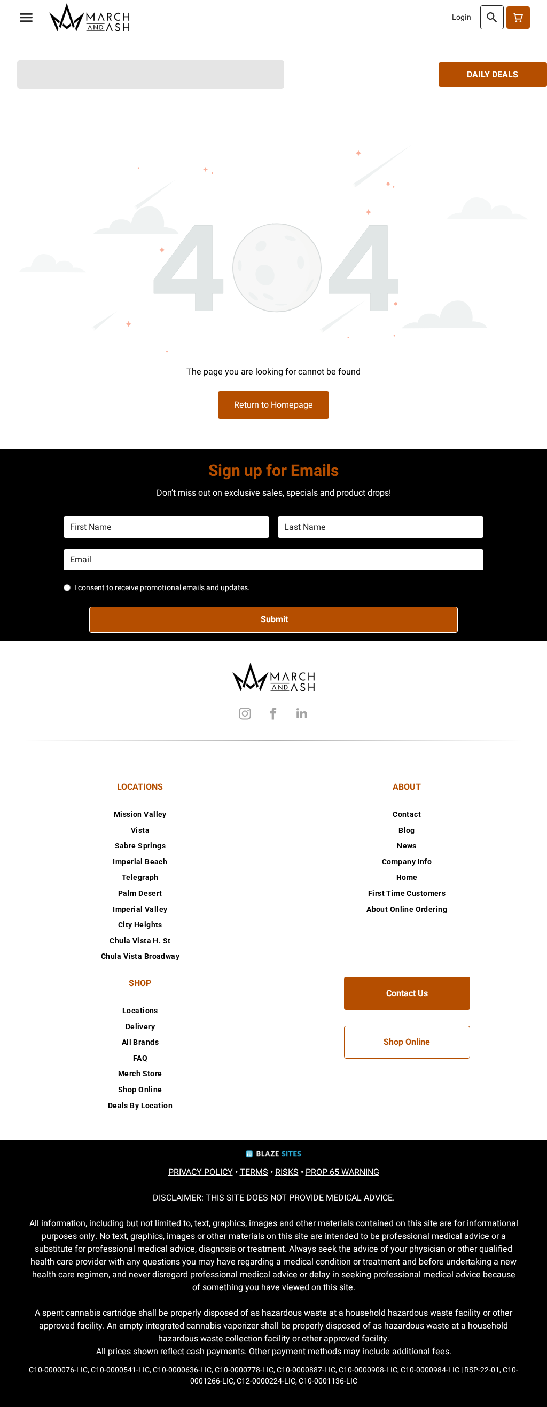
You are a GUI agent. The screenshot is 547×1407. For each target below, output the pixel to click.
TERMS (254, 1172)
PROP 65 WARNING (342, 1172)
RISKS (287, 1172)
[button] (26, 17)
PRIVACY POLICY (200, 1172)
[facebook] (273, 714)
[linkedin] (302, 714)
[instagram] (245, 714)
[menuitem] (140, 814)
